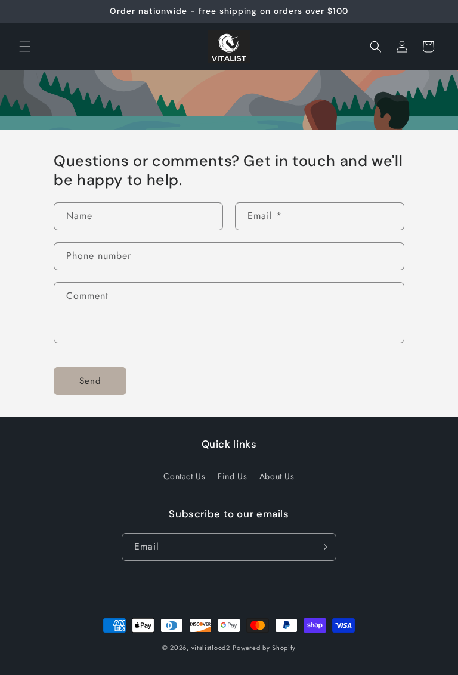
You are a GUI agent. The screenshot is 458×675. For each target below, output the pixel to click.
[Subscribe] (323, 547)
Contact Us (184, 476)
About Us (277, 476)
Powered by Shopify (264, 647)
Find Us (232, 476)
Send (90, 380)
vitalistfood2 (210, 647)
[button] (25, 46)
